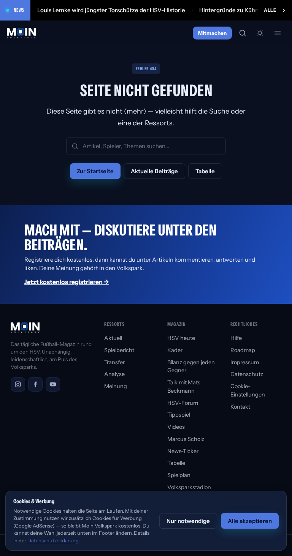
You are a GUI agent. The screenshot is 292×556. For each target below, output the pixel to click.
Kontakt (240, 406)
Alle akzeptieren (250, 520)
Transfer (114, 362)
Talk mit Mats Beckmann (183, 386)
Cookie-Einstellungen (247, 390)
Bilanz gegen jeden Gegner (191, 366)
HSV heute (181, 338)
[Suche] (242, 33)
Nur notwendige (188, 520)
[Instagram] (18, 384)
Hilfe (236, 338)
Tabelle (205, 171)
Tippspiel (178, 414)
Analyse (114, 374)
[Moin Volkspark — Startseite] (21, 33)
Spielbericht (119, 350)
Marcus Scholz (185, 439)
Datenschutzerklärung (53, 540)
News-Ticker (182, 451)
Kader (174, 350)
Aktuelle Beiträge (154, 171)
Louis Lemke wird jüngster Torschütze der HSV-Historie (111, 10)
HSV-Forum (182, 403)
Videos (176, 426)
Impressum (244, 362)
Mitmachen (212, 33)
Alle (270, 10)
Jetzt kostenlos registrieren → (66, 282)
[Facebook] (35, 384)
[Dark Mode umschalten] (260, 33)
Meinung (115, 386)
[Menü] (277, 33)
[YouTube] (53, 384)
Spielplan (178, 475)
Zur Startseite (95, 171)
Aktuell (113, 338)
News (19, 10)
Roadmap (242, 350)
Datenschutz (246, 374)
